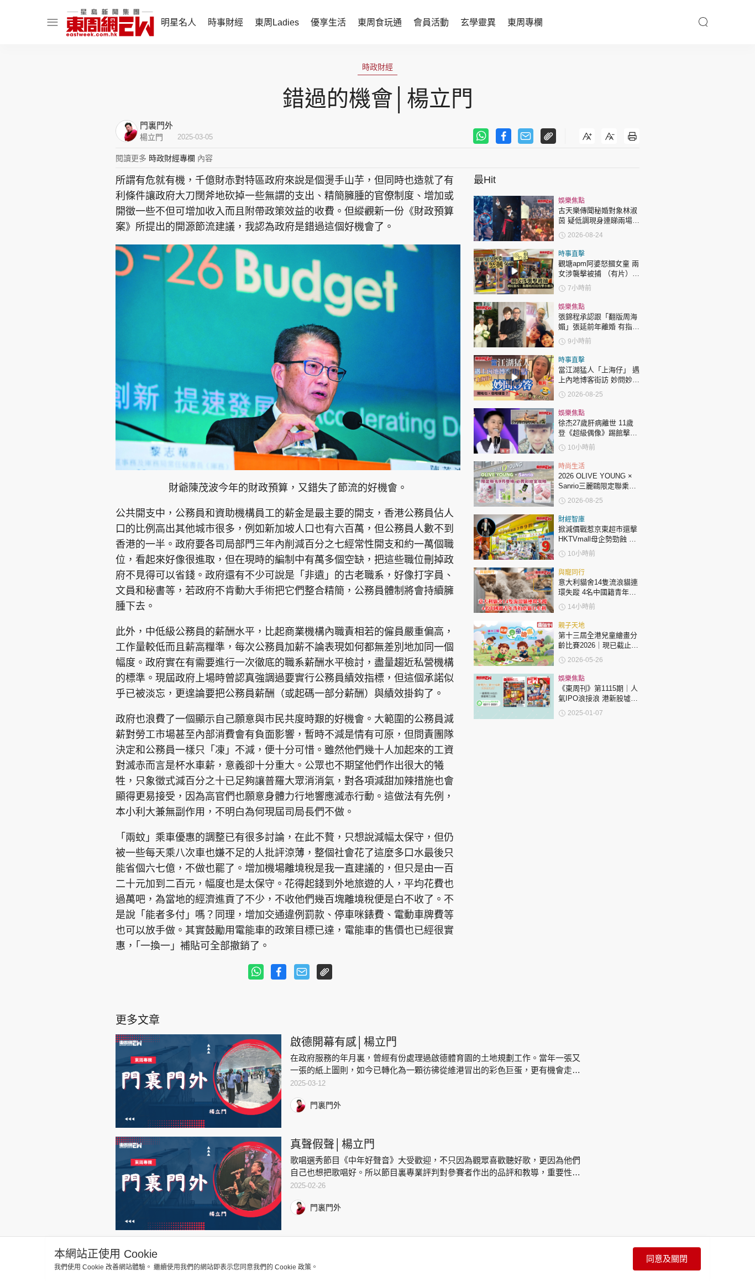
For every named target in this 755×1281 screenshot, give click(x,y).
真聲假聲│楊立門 (332, 1144)
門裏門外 (325, 1105)
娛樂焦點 (571, 201)
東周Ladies (277, 22)
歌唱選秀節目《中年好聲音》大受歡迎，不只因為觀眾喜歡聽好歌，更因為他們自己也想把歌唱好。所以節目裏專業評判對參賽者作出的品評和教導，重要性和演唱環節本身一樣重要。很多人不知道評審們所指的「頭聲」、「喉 (435, 1172)
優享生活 (328, 22)
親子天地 (571, 625)
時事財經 (225, 22)
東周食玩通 (380, 22)
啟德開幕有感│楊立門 (343, 1042)
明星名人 (178, 22)
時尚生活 (571, 466)
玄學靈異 (478, 22)
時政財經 (377, 67)
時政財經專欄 (172, 158)
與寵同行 (571, 572)
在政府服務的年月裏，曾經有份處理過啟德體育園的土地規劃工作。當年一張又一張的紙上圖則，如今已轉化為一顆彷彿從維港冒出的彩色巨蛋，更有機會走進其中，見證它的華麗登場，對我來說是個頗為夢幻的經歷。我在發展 (435, 1070)
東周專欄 (525, 22)
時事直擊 (571, 254)
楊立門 (151, 137)
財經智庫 (571, 519)
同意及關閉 (667, 1258)
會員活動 (431, 22)
